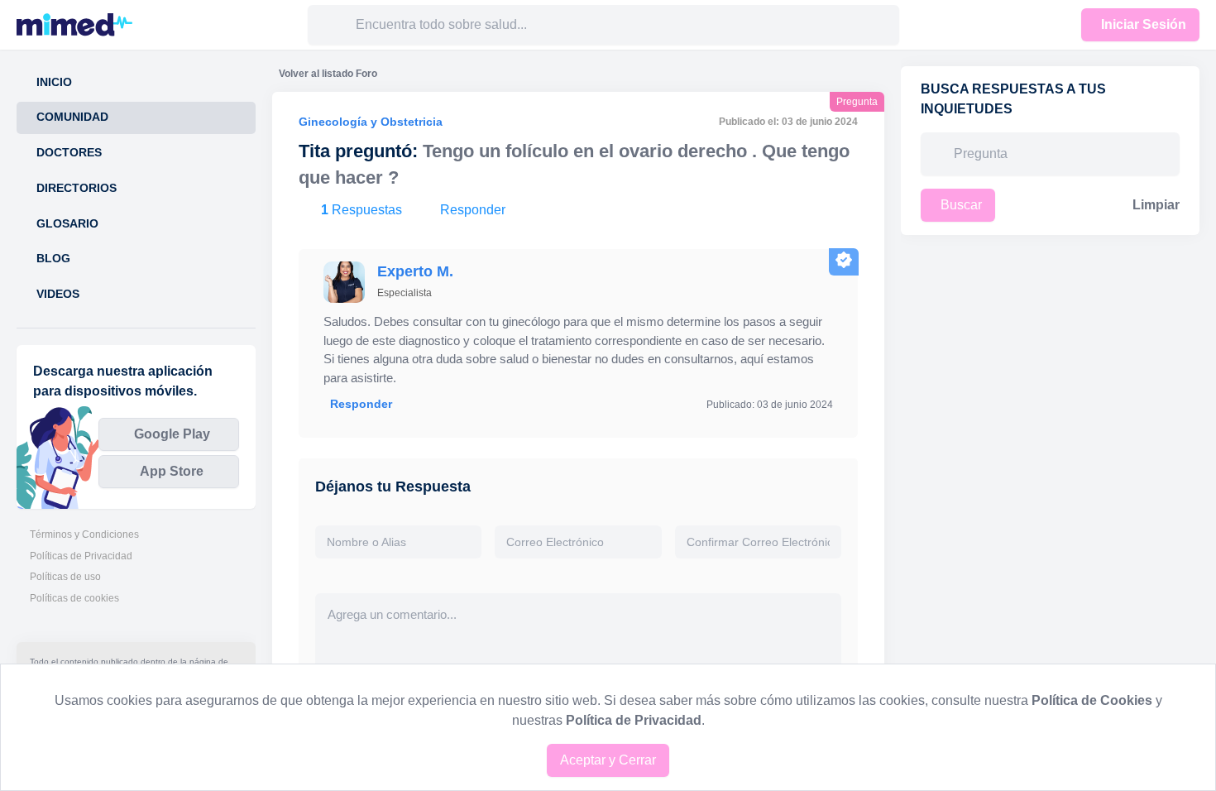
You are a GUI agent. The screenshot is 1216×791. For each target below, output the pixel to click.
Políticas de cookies (74, 598)
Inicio (54, 82)
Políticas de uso (65, 577)
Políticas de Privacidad (81, 556)
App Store (171, 471)
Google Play (172, 434)
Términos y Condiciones (84, 534)
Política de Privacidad (633, 720)
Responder (361, 403)
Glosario (67, 224)
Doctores (69, 152)
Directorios (76, 188)
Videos (57, 294)
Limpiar (1156, 205)
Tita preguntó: (358, 151)
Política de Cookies (1092, 700)
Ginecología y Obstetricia (371, 121)
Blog (53, 258)
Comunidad (72, 117)
